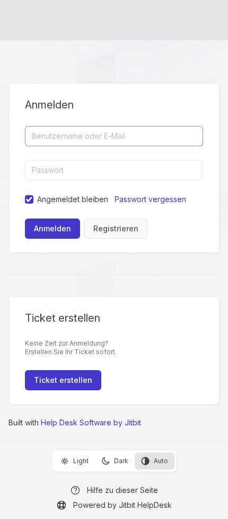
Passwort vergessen (150, 199)
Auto (161, 461)
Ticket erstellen (63, 379)
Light (81, 461)
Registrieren (115, 228)
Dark (121, 461)
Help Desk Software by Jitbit (91, 422)
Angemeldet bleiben (72, 199)
